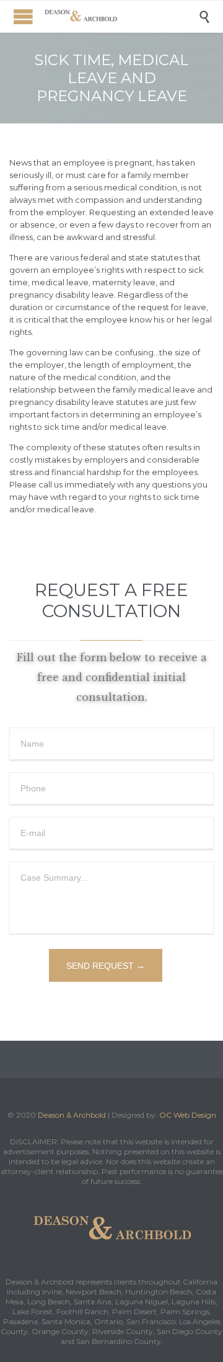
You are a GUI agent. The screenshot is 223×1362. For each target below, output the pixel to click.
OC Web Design (187, 1114)
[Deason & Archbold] (120, 16)
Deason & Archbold (72, 1114)
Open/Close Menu (23, 16)
